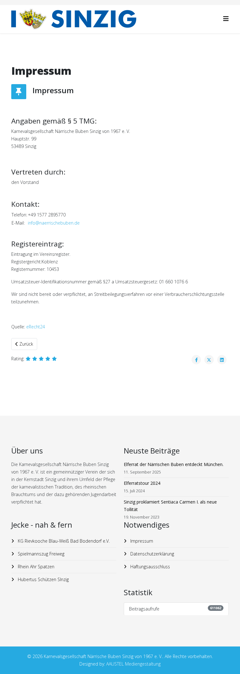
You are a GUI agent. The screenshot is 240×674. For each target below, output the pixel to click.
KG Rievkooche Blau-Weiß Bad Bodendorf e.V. (63, 541)
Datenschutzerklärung (151, 554)
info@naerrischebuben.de (54, 223)
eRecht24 (35, 327)
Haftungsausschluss (149, 567)
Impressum (141, 541)
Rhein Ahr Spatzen (35, 567)
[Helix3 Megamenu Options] (226, 18)
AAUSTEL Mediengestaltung (133, 664)
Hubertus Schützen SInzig (43, 579)
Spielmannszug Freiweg (40, 554)
